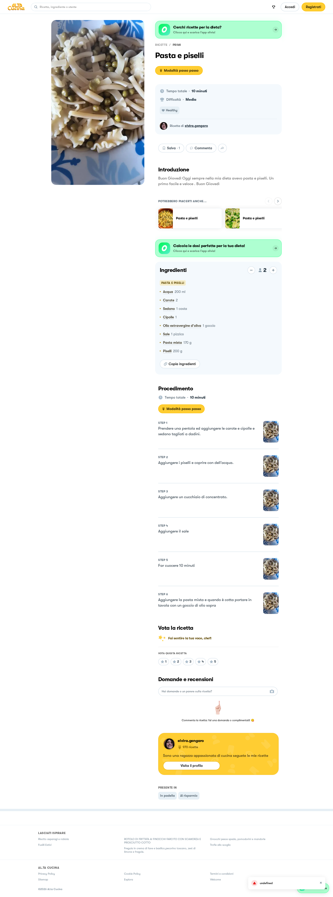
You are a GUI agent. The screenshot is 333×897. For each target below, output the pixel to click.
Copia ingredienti (182, 364)
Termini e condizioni (221, 873)
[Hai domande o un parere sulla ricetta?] (214, 691)
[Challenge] (274, 7)
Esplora (128, 879)
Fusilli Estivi (44, 844)
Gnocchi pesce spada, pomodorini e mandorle (237, 839)
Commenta (203, 148)
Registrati (313, 7)
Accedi (290, 7)
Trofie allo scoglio (220, 844)
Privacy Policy (46, 873)
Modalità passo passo (181, 70)
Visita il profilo (192, 766)
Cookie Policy (132, 873)
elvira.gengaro (196, 126)
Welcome (215, 879)
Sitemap (43, 879)
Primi (177, 45)
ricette (161, 45)
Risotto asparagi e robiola (53, 839)
